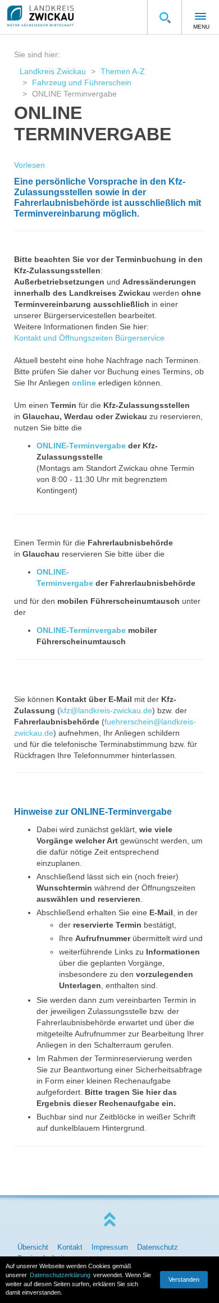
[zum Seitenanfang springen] (109, 1219)
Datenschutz (157, 1247)
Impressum (110, 1247)
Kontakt (70, 1247)
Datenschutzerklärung (60, 1275)
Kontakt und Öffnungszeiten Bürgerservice (89, 337)
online (84, 382)
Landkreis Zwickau (53, 71)
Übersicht (32, 1247)
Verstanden (183, 1279)
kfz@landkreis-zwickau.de (106, 710)
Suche (164, 17)
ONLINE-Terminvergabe (81, 445)
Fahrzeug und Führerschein (81, 82)
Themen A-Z (123, 71)
